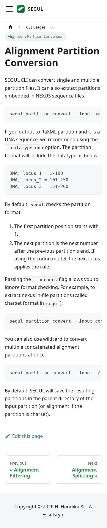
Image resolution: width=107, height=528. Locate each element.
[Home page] (10, 27)
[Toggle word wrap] (84, 113)
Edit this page (27, 436)
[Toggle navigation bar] (9, 8)
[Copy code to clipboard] (95, 113)
